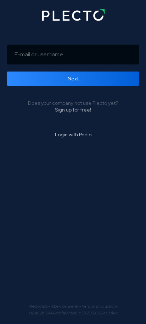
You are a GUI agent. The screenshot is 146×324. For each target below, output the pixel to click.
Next (73, 78)
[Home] (73, 15)
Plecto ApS (37, 306)
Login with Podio (73, 134)
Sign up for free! (73, 110)
